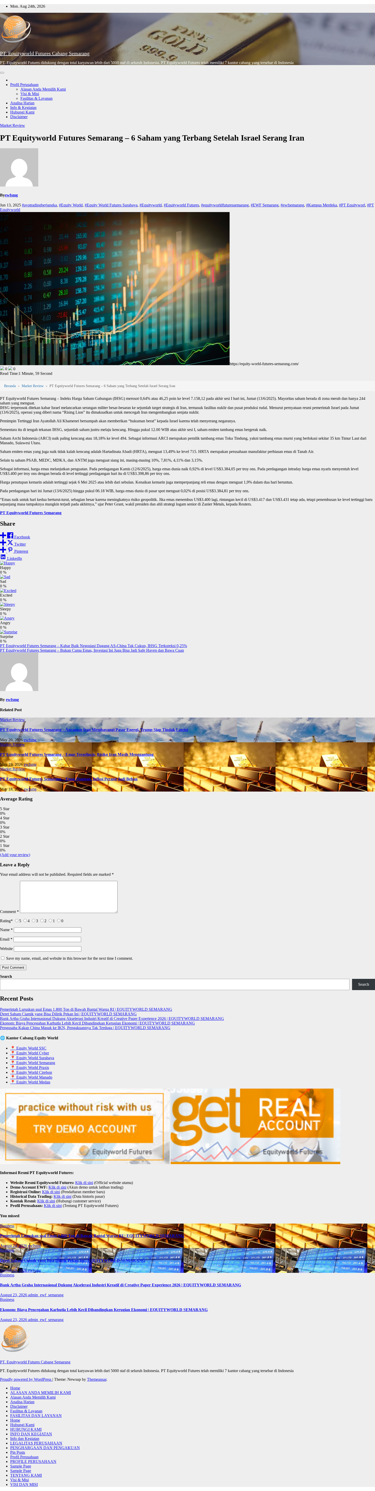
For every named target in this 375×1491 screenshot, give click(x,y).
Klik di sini (84, 1182)
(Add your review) (15, 855)
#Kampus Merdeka (321, 205)
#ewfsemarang (292, 205)
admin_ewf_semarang (46, 1295)
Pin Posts (17, 1452)
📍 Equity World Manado (31, 1077)
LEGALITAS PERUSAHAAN (36, 1443)
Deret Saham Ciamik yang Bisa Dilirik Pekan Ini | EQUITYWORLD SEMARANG (68, 1014)
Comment (9, 911)
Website (6, 948)
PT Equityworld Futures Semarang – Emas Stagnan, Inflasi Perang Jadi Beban (69, 779)
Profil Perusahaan (24, 84)
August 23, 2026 (14, 1270)
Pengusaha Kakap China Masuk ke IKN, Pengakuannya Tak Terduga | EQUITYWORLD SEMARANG (85, 1028)
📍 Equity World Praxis (29, 1067)
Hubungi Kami (22, 112)
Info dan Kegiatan (24, 1438)
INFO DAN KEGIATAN (31, 1434)
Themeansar (96, 1379)
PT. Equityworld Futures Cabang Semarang (45, 53)
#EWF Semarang (265, 205)
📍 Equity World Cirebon (31, 1072)
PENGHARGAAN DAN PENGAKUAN (45, 1448)
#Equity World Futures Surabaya (111, 205)
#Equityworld (151, 205)
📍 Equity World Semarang (32, 1063)
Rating (6, 921)
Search (6, 976)
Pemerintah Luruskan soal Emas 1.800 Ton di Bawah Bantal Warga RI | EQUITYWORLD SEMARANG (86, 1009)
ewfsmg (11, 195)
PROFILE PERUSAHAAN (33, 1461)
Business (7, 1226)
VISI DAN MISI (24, 1484)
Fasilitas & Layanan (36, 98)
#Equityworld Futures (181, 205)
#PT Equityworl (352, 205)
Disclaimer (19, 117)
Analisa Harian (22, 103)
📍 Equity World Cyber (29, 1053)
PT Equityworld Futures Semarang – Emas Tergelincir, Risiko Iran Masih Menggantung (77, 754)
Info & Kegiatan (23, 107)
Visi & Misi (29, 94)
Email (6, 939)
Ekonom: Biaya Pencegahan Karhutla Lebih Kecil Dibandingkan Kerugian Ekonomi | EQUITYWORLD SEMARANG (97, 1023)
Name (6, 930)
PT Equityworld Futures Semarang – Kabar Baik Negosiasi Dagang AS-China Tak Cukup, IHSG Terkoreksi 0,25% (93, 646)
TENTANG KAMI (26, 1475)
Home (15, 1388)
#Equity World (71, 205)
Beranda (10, 386)
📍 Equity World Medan (30, 1082)
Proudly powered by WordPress (26, 1379)
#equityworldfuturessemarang (225, 205)
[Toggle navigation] (2, 72)
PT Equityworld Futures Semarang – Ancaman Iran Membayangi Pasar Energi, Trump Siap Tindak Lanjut (94, 730)
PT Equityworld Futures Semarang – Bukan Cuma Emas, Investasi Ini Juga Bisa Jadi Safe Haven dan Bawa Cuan (92, 650)
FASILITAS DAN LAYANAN (36, 1415)
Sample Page (20, 1466)
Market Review (12, 125)
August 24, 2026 (14, 1245)
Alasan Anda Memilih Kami (43, 89)
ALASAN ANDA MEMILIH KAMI (40, 1392)
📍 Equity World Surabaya (32, 1058)
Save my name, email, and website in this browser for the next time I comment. (69, 958)
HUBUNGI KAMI (26, 1429)
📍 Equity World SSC (28, 1048)
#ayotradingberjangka (39, 205)
